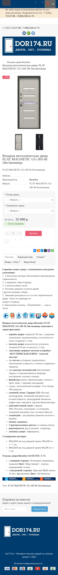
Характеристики (25, 257)
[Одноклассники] (38, 250)
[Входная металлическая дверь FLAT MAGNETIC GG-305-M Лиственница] (18, 142)
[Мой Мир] (41, 250)
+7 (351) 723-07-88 (11, 28)
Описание (9, 257)
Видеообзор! (30, 262)
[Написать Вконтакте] (24, 33)
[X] (45, 250)
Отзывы (41, 256)
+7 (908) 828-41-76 (30, 28)
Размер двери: (13, 194)
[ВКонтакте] (34, 250)
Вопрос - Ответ (12, 261)
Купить (33, 233)
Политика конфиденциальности (28, 563)
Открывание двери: (15, 205)
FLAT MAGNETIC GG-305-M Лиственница (29, 485)
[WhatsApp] (52, 250)
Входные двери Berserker (18, 62)
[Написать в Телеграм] (33, 33)
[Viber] (49, 250)
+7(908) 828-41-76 (25, 16)
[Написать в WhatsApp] (28, 33)
